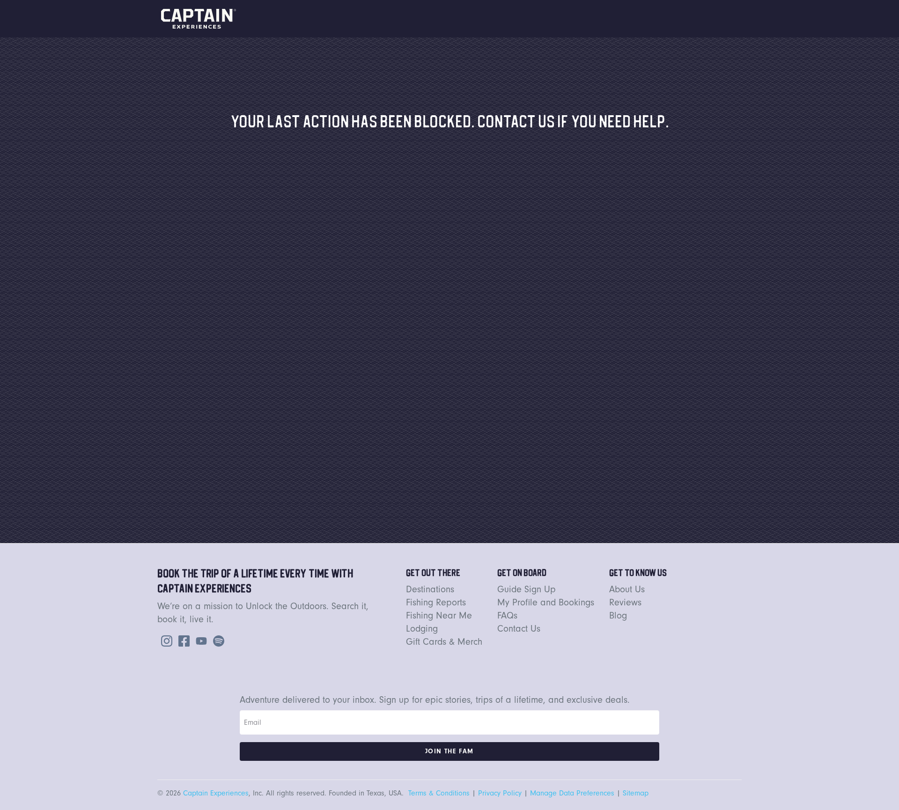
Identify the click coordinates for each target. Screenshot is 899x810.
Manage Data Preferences (572, 793)
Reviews (625, 602)
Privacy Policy (500, 793)
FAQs (507, 615)
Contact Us (518, 628)
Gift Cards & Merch (444, 641)
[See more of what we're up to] (182, 640)
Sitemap (635, 793)
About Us (627, 589)
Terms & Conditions (439, 793)
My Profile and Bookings (545, 602)
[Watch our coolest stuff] (199, 640)
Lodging (422, 628)
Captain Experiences (216, 793)
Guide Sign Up (526, 589)
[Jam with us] (216, 640)
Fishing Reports (436, 602)
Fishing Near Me (439, 615)
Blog (618, 615)
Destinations (430, 589)
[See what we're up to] (164, 640)
